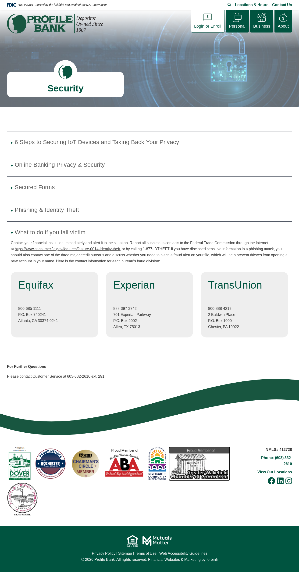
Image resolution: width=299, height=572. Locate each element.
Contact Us (282, 5)
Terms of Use (146, 553)
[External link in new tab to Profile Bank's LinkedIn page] (280, 481)
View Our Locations (274, 472)
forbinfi (212, 559)
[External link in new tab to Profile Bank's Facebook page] (271, 481)
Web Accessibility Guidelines (183, 553)
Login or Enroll (207, 26)
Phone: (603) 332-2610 (276, 461)
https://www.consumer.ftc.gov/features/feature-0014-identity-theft (67, 249)
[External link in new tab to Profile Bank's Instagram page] (288, 481)
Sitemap (125, 553)
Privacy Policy (103, 553)
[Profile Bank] (57, 23)
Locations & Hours (251, 5)
